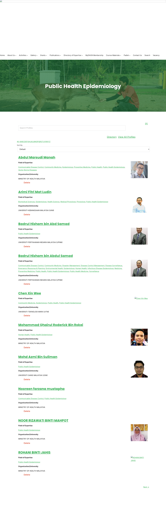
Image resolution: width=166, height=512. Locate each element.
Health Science (53, 202)
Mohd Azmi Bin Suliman (37, 357)
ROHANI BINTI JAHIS (34, 452)
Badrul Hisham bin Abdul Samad (45, 256)
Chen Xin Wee (29, 293)
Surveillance (94, 271)
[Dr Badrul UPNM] (139, 276)
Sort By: (20, 145)
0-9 (19, 142)
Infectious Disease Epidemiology (101, 268)
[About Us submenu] (15, 55)
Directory (112, 137)
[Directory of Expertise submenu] (82, 55)
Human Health (81, 268)
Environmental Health (54, 268)
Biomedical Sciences (26, 202)
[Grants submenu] (46, 55)
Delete (27, 183)
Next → (146, 487)
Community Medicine (52, 167)
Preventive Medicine (82, 167)
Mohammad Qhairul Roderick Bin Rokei (50, 325)
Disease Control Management (92, 265)
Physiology (81, 202)
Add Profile (143, 137)
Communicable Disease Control (31, 167)
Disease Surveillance (113, 265)
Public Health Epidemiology (114, 167)
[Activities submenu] (27, 55)
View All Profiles (126, 137)
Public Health (96, 167)
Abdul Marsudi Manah (36, 157)
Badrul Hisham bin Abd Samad (44, 224)
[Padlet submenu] (129, 55)
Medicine (118, 268)
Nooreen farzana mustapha (41, 389)
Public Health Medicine (79, 271)
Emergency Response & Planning (31, 268)
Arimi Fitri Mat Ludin (34, 192)
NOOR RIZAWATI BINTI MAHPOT (43, 420)
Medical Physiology (68, 202)
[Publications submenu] (60, 55)
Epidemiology (67, 167)
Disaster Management (71, 265)
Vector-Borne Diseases (27, 170)
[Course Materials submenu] (120, 55)
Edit (20, 183)
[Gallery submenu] (36, 55)
